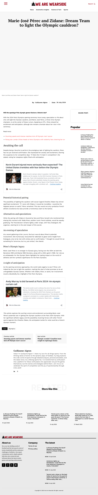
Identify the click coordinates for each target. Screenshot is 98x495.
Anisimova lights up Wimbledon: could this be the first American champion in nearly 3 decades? (88, 149)
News (46, 456)
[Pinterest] (83, 117)
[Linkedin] (14, 371)
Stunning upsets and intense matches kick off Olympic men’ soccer (28, 136)
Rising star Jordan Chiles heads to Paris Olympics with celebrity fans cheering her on (35, 139)
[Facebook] (74, 117)
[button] (92, 4)
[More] (92, 117)
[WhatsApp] (87, 117)
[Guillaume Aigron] (6, 361)
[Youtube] (16, 465)
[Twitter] (17, 371)
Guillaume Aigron (41, 102)
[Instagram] (7, 465)
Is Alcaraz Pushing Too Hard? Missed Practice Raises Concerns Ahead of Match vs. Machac (88, 137)
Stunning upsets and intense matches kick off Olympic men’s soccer (17, 339)
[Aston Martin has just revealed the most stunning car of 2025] (74, 185)
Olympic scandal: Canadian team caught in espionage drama (49, 339)
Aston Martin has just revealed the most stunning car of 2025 (87, 186)
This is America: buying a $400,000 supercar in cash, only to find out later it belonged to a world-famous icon (88, 174)
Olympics (12, 328)
